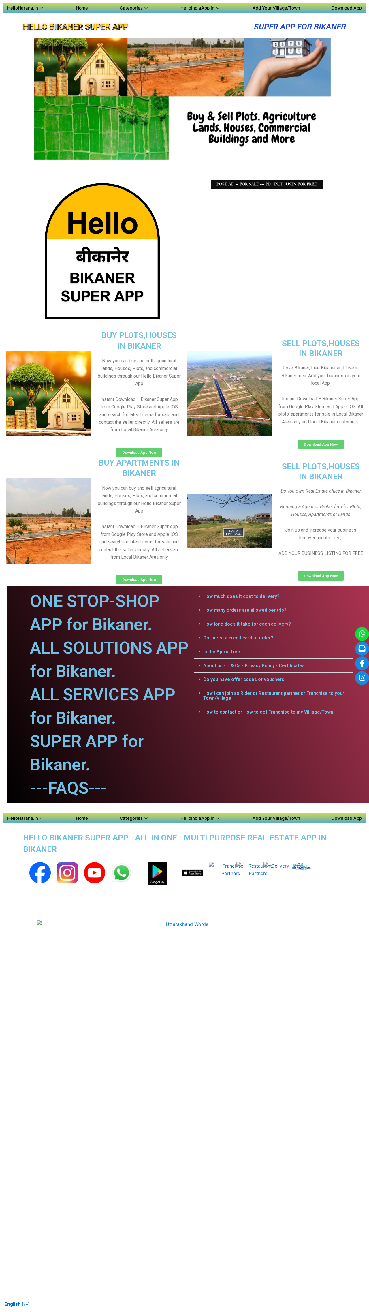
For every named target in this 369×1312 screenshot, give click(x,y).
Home (82, 8)
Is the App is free (221, 651)
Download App (347, 8)
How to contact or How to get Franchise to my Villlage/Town (268, 712)
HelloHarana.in (22, 8)
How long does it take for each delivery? (247, 624)
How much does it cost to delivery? (241, 596)
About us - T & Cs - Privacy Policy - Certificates (254, 665)
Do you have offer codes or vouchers (243, 679)
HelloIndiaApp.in (197, 8)
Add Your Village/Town (276, 8)
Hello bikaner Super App (75, 27)
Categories (131, 8)
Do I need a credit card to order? (238, 638)
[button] (273, 596)
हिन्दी (26, 1304)
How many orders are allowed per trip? (245, 610)
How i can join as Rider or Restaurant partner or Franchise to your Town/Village (273, 695)
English (12, 1304)
